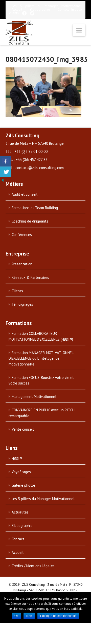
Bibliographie (40, 9)
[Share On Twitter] (5, 172)
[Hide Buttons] (2, 180)
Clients (17, 290)
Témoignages (22, 304)
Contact (63, 9)
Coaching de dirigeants (30, 221)
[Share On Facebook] (5, 161)
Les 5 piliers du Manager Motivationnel (47, 6)
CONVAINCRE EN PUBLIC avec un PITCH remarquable (42, 413)
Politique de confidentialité (58, 616)
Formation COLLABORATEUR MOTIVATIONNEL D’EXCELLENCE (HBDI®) (41, 336)
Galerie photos (24, 485)
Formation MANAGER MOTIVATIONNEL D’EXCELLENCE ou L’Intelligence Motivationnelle (41, 358)
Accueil (17, 9)
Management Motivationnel (34, 396)
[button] (79, 30)
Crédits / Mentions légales (33, 565)
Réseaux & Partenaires (30, 277)
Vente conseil (23, 429)
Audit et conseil (24, 194)
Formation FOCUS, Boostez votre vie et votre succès (41, 380)
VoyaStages (21, 471)
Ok (16, 616)
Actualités (20, 512)
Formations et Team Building (35, 207)
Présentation (22, 264)
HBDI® (17, 458)
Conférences (22, 234)
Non (29, 616)
